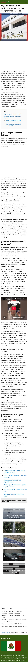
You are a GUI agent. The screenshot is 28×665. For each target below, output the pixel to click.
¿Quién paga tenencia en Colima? (12, 114)
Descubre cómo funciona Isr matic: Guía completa (14, 626)
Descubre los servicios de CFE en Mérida (12, 623)
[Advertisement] (14, 56)
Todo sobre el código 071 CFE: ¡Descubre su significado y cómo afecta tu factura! (12, 612)
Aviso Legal (3, 637)
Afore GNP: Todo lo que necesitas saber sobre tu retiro (13, 616)
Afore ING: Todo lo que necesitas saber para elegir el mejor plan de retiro (14, 620)
